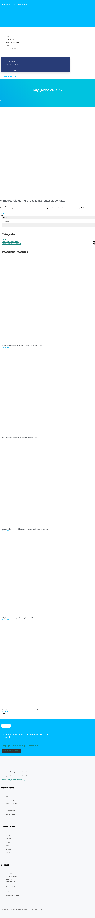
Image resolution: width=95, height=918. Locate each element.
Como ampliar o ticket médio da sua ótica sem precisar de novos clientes (25, 529)
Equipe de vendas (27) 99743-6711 (22, 745)
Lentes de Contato (12, 42)
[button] (35, 54)
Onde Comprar (11, 48)
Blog (7, 45)
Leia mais (3, 213)
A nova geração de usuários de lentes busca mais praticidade (22, 345)
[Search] (4, 225)
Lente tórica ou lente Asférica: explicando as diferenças (19, 437)
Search (4, 217)
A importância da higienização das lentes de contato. (32, 200)
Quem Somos (10, 39)
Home (7, 36)
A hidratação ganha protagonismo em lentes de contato (20, 710)
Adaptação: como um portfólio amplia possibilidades (19, 618)
